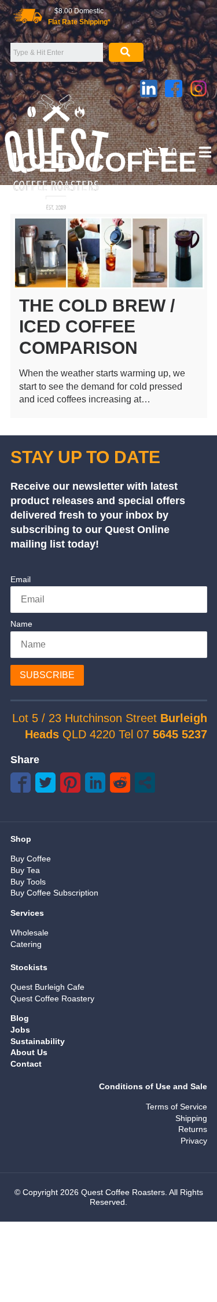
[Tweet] (45, 782)
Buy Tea (25, 870)
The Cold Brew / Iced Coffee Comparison (97, 326)
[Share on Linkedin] (95, 782)
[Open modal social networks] (145, 782)
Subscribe (47, 675)
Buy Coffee (30, 858)
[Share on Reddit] (120, 782)
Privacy (194, 1140)
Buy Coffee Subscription (54, 892)
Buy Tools (28, 881)
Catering (26, 944)
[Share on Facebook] (20, 782)
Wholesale (29, 932)
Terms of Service (176, 1106)
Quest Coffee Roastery (52, 998)
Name (21, 623)
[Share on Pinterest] (70, 782)
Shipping (191, 1118)
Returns (192, 1129)
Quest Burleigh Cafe (47, 987)
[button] (147, 152)
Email (20, 579)
